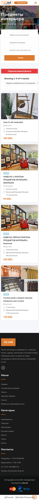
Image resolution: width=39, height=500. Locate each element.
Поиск (20, 58)
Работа (3, 435)
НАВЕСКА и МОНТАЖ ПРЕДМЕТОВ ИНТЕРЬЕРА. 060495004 (15, 179)
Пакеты (4, 392)
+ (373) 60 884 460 (17, 458)
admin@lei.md (14, 467)
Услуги (3, 439)
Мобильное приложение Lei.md (12, 404)
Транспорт (5, 423)
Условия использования (10, 388)
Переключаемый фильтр (19, 71)
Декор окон (7, 125)
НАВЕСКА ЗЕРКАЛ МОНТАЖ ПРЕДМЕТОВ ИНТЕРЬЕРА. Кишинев (16, 240)
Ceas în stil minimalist (13, 122)
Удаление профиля (8, 396)
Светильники (8, 186)
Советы (4, 400)
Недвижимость (6, 419)
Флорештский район (13, 131)
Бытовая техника (7, 431)
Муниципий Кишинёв (13, 192)
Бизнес (3, 443)
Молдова (24, 131)
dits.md (25, 483)
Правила (4, 384)
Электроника (6, 427)
